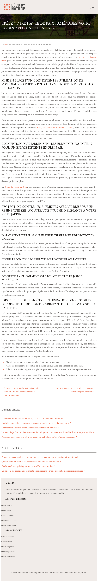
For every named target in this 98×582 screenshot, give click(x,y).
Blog (5, 44)
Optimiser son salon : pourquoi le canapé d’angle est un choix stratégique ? (36, 423)
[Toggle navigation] (93, 7)
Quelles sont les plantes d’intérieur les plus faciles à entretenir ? (31, 461)
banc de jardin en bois (16, 187)
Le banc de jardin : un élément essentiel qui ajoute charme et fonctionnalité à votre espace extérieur (48, 432)
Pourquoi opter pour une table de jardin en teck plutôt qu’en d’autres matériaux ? (39, 437)
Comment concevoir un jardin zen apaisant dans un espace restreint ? (74, 390)
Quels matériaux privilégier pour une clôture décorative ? (28, 466)
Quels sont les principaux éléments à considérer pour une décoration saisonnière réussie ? (43, 471)
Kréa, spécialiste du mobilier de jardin (55, 127)
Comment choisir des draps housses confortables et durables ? (30, 427)
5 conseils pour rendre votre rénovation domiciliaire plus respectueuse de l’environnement (22, 391)
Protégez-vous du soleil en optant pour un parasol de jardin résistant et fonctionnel (40, 457)
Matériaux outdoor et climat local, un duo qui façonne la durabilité (32, 418)
